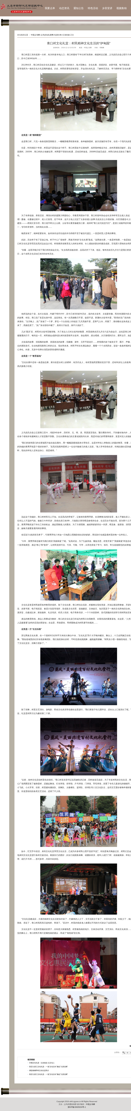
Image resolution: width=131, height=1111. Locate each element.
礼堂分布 (58, 35)
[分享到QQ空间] (127, 1052)
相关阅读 (31, 1060)
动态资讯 (64, 8)
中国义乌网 (35, 35)
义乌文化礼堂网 (47, 35)
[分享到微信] (123, 1052)
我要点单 (50, 8)
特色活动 (93, 8)
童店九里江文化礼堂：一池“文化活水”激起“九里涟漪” (48, 1067)
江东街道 (66, 35)
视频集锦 (121, 8)
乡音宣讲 (107, 8)
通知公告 (78, 8)
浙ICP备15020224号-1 (77, 1107)
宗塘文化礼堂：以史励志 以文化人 (42, 1063)
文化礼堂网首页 (21, 8)
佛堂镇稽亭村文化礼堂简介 (39, 1070)
